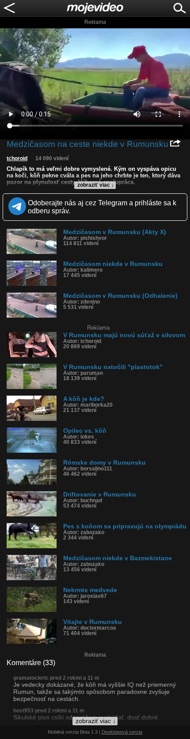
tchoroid (17, 158)
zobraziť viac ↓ (95, 185)
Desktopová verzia (122, 732)
